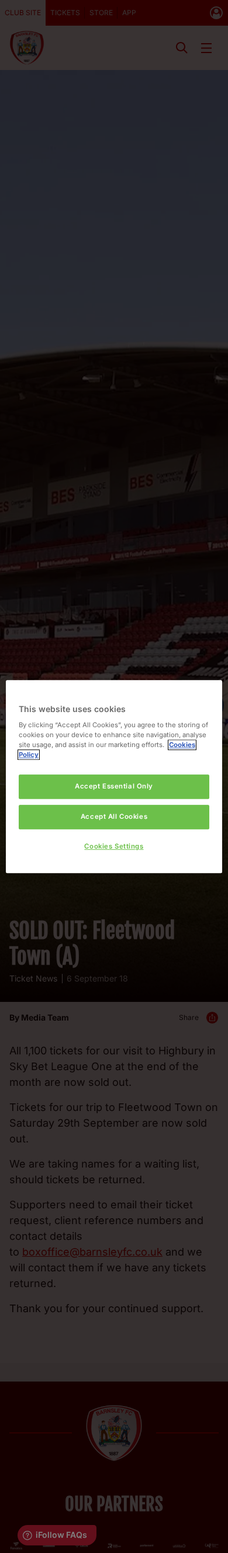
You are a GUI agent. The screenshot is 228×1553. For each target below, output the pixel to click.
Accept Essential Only (114, 787)
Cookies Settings (113, 846)
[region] (114, 777)
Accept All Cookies (114, 816)
